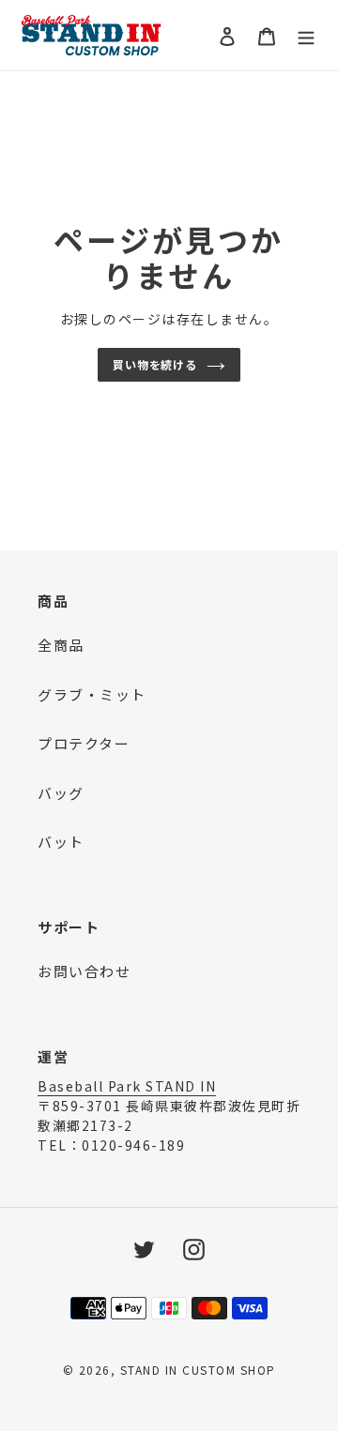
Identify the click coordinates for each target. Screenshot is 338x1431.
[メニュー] (306, 35)
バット (61, 841)
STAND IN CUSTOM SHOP (198, 1370)
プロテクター (84, 743)
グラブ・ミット (92, 694)
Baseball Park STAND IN (127, 1086)
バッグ (61, 793)
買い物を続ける (155, 364)
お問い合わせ (84, 971)
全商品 (61, 645)
